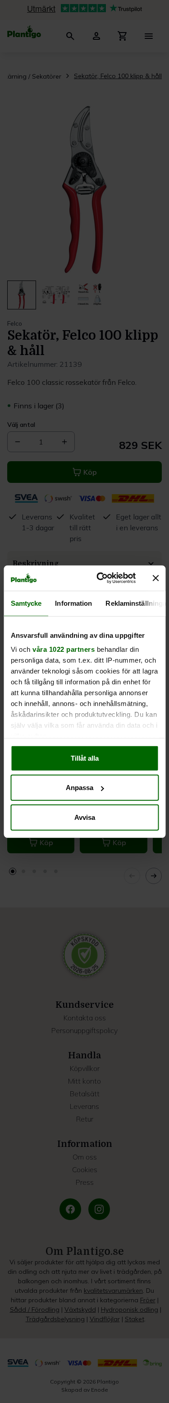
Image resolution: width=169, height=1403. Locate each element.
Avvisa (84, 817)
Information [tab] (73, 603)
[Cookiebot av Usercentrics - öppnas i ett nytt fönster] (101, 578)
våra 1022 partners (63, 649)
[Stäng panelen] (155, 578)
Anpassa (79, 787)
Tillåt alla (85, 758)
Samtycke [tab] (25, 603)
